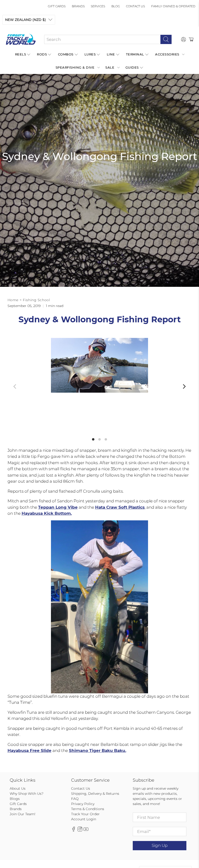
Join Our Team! (22, 814)
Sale (109, 67)
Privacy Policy (82, 804)
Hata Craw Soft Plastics (120, 507)
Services (98, 6)
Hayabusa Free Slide (29, 750)
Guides (132, 67)
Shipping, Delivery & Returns (95, 793)
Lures (90, 54)
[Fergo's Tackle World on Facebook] (73, 830)
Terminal (135, 54)
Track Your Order (85, 814)
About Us (17, 788)
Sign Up (159, 845)
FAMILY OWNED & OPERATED (173, 6)
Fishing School (36, 300)
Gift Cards (57, 6)
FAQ (75, 798)
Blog (115, 6)
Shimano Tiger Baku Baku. (97, 750)
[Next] (184, 386)
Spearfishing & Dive (75, 67)
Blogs (15, 798)
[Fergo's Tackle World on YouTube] (85, 830)
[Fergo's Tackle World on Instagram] (79, 830)
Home (13, 300)
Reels (20, 54)
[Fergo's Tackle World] (21, 39)
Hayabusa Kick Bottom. (47, 513)
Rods (42, 54)
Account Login (83, 819)
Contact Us (135, 6)
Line (111, 54)
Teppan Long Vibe (58, 507)
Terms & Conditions (87, 809)
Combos (66, 54)
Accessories (167, 54)
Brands (78, 6)
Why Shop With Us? (26, 793)
